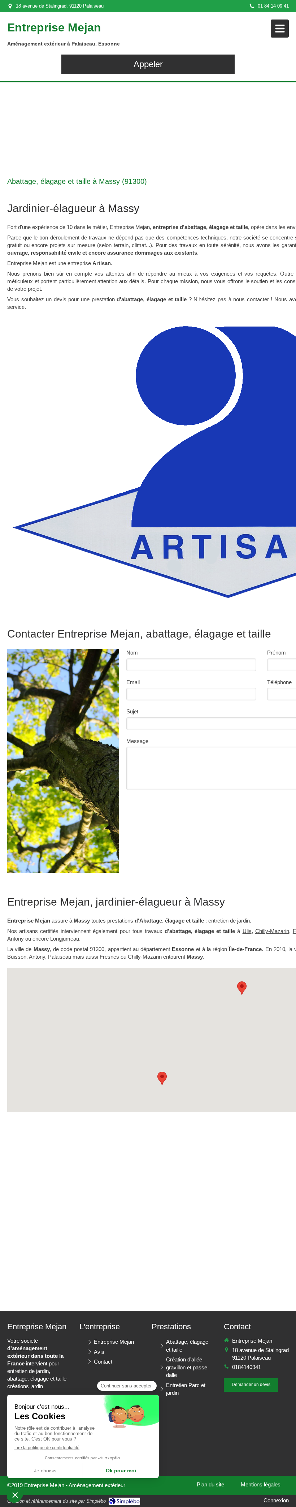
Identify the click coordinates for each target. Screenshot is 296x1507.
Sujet (132, 711)
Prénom (276, 652)
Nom (132, 652)
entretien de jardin (229, 920)
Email (133, 682)
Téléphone (279, 682)
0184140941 (246, 1367)
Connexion (276, 1500)
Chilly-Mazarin (272, 931)
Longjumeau (64, 939)
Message (137, 741)
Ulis (247, 931)
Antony (15, 939)
